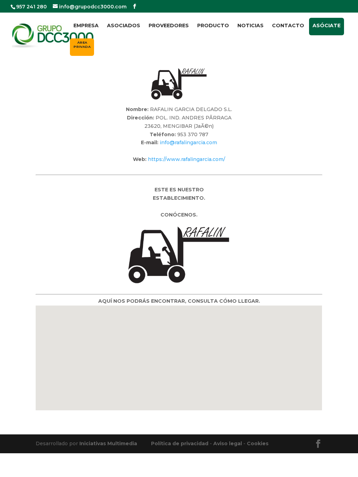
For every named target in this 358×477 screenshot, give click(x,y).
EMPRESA (86, 26)
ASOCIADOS (123, 26)
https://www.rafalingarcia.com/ (186, 159)
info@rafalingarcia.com (188, 142)
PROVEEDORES (169, 26)
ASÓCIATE (327, 25)
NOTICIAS (250, 26)
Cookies (257, 443)
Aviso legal (227, 443)
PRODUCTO (213, 26)
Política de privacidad (179, 443)
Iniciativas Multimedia (108, 443)
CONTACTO (288, 26)
